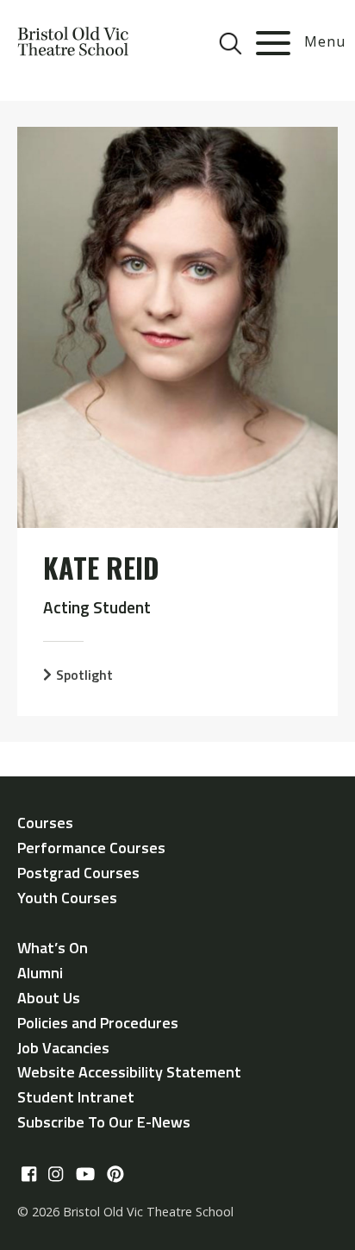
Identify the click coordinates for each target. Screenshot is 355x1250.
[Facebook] (29, 1174)
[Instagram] (55, 1174)
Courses (45, 822)
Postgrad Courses (78, 872)
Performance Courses (91, 847)
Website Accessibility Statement (129, 1072)
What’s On (52, 947)
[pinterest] (115, 1174)
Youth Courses (67, 897)
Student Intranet (75, 1097)
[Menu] (273, 43)
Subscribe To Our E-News (103, 1122)
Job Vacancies (63, 1047)
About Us (48, 997)
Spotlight (84, 674)
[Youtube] (85, 1174)
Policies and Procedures (97, 1022)
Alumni (40, 972)
